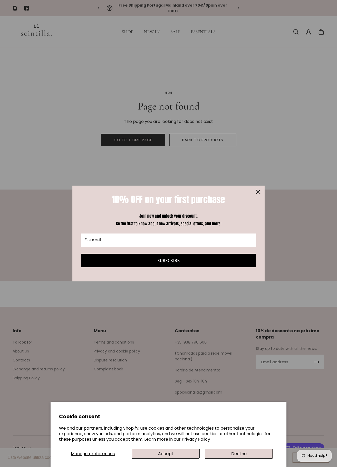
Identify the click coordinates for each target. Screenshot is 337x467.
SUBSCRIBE (168, 260)
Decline (239, 454)
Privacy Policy (196, 439)
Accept (166, 454)
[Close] (258, 192)
